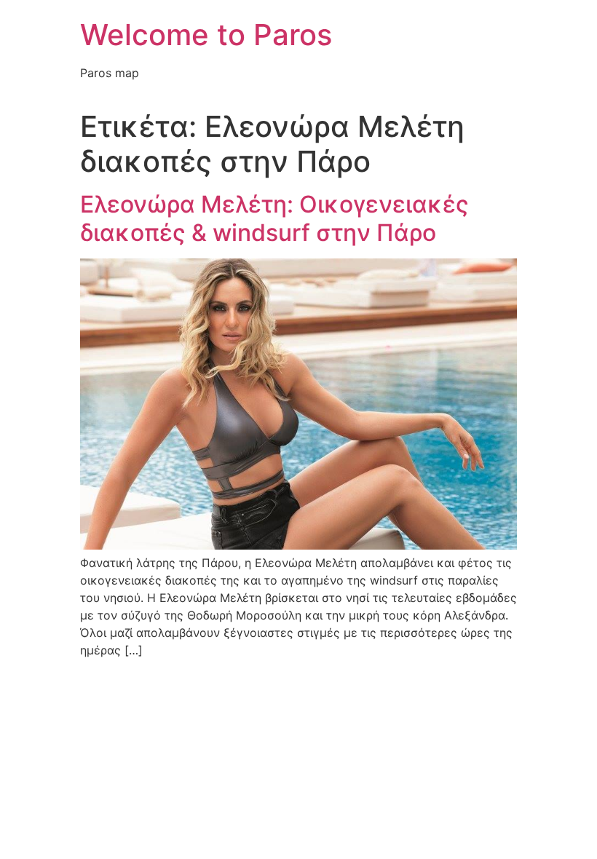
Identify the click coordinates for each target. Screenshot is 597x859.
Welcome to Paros (206, 34)
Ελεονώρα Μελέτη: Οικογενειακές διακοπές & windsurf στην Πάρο (274, 218)
